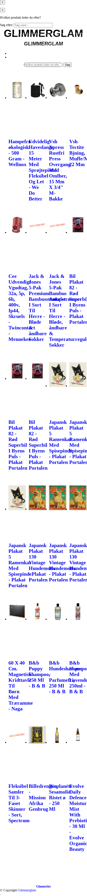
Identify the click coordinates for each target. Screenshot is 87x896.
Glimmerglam (27, 890)
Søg (67, 64)
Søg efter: (6, 25)
